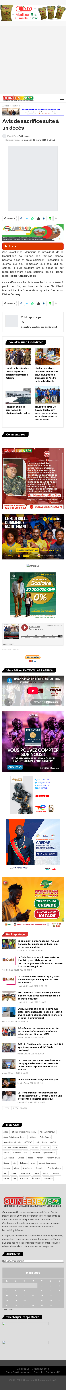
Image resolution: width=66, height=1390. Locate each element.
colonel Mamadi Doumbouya (15, 1147)
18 (7, 1301)
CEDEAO (28, 1142)
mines (16, 1168)
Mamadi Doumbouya (47, 1163)
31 (59, 1305)
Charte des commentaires (18, 1372)
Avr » (11, 1310)
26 (15, 1305)
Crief (55, 1147)
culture (6, 1153)
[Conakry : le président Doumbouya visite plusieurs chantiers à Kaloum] (18, 356)
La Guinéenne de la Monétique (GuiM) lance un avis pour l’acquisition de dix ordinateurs (38, 979)
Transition (55, 1173)
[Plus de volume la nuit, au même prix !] (9, 1083)
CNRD (53, 1142)
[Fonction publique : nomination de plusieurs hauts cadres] (18, 395)
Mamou (7, 1168)
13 (24, 1296)
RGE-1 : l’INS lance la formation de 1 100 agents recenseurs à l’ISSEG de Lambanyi (40, 1047)
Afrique (33, 1137)
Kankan (40, 1158)
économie (48, 1179)
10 (59, 1291)
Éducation (36, 1179)
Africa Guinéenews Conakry (15, 1137)
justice (30, 1158)
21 (33, 1301)
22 (42, 1301)
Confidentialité (53, 1372)
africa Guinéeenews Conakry (24, 1132)
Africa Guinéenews (47, 1132)
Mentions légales (40, 1369)
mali (33, 1163)
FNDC (26, 1153)
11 (7, 1296)
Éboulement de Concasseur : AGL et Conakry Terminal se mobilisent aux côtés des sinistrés (38, 944)
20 (24, 1301)
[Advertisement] (33, 60)
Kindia (6, 1163)
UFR (14, 1179)
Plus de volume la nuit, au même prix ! (38, 1079)
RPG (5, 1173)
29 (42, 1305)
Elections (17, 1153)
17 (59, 1296)
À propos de (23, 1369)
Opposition (39, 1168)
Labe (14, 1163)
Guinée (21, 1158)
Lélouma (23, 1163)
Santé (13, 1173)
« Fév (4, 1310)
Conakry (34, 1147)
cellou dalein (41, 1142)
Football (36, 1153)
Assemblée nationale (12, 1142)
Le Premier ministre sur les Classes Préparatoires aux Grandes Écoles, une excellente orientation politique (39, 1096)
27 (24, 1305)
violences (24, 1179)
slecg (45, 1173)
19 (16, 1301)
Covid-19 (45, 1147)
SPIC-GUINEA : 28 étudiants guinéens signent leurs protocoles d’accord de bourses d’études (38, 995)
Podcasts (16, 649)
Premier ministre (54, 1168)
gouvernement (49, 1153)
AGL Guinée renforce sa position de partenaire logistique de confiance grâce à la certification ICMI (37, 1031)
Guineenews (9, 1158)
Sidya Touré (25, 1173)
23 (50, 1301)
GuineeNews (6, 649)
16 (51, 1296)
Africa (6, 1132)
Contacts (38, 1372)
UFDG (6, 1179)
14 (33, 1296)
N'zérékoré (27, 1168)
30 (50, 1305)
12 (16, 1296)
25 (7, 1305)
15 (42, 1296)
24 (59, 1301)
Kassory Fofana (53, 1158)
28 (33, 1305)
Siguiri (36, 1173)
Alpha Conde (45, 1137)
